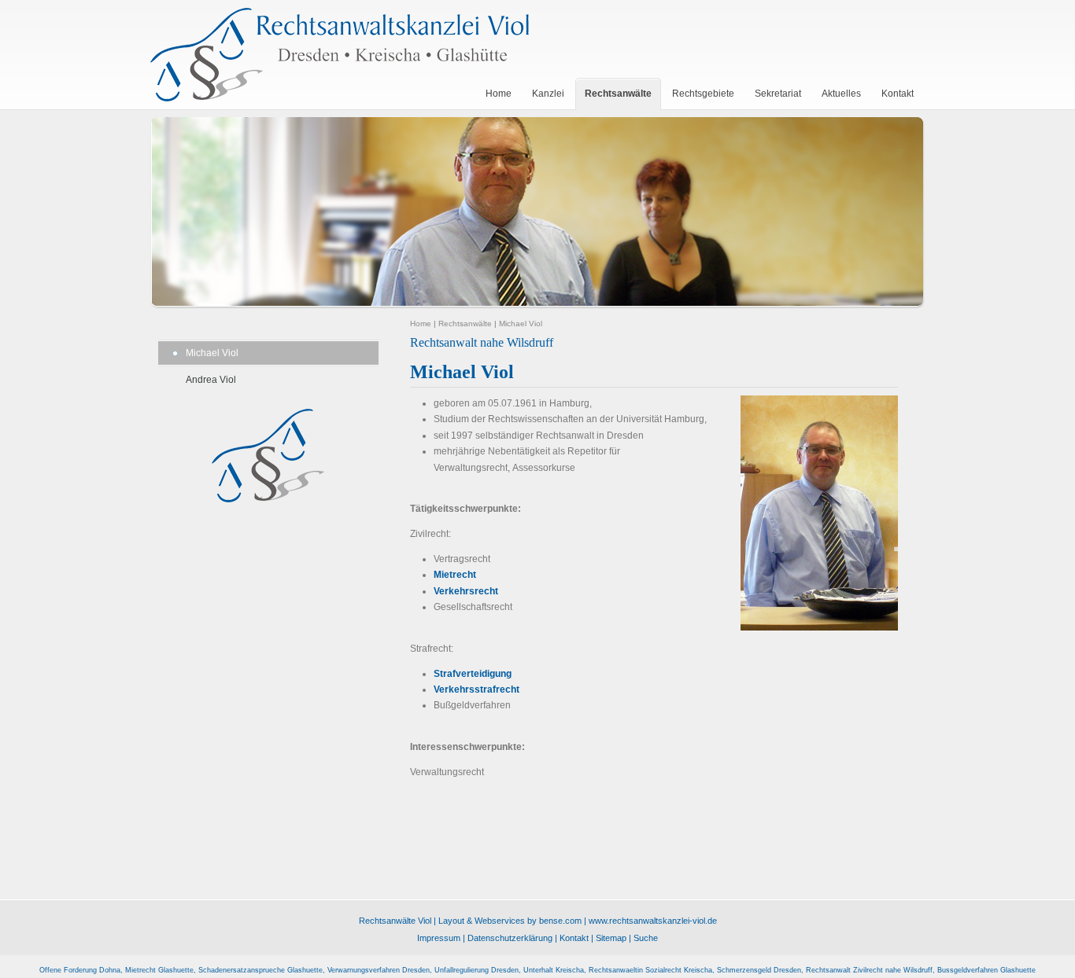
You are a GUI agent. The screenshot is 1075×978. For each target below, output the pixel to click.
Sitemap (611, 938)
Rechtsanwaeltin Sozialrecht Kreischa (650, 970)
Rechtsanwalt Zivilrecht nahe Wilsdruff (869, 970)
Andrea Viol (211, 379)
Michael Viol (212, 352)
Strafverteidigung (473, 673)
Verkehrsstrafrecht (476, 689)
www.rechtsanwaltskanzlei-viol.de (653, 920)
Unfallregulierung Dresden (476, 970)
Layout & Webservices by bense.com (510, 920)
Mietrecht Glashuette (159, 970)
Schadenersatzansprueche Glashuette (260, 970)
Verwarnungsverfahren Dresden (378, 970)
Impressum (438, 938)
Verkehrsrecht (466, 591)
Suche (646, 938)
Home (420, 323)
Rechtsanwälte (465, 323)
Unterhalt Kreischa (553, 970)
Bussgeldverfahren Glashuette (986, 970)
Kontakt (574, 938)
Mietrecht (455, 574)
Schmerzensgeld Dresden (759, 970)
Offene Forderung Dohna (79, 970)
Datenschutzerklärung (509, 938)
